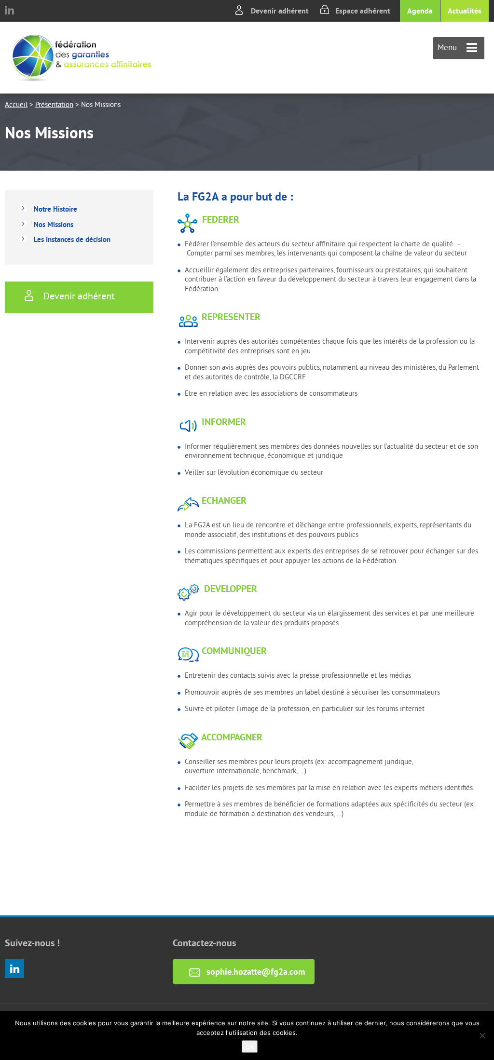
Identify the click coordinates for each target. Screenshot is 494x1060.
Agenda (420, 11)
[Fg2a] (81, 58)
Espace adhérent (362, 11)
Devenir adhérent (280, 11)
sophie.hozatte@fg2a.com (255, 971)
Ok (250, 1046)
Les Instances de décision (72, 239)
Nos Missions (53, 224)
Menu (448, 48)
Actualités (464, 11)
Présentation (54, 105)
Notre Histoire (55, 209)
